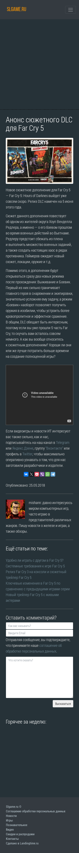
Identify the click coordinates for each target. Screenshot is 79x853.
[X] (31, 474)
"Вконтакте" (54, 448)
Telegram (62, 442)
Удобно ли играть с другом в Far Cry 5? (34, 560)
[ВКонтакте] (26, 474)
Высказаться (63, 704)
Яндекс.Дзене (22, 448)
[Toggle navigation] (70, 10)
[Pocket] (37, 474)
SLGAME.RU (16, 10)
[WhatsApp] (47, 474)
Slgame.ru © (13, 807)
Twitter (27, 453)
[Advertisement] (39, 64)
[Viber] (42, 474)
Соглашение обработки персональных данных (35, 811)
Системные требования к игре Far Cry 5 (35, 565)
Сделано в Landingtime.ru (22, 843)
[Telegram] (53, 474)
